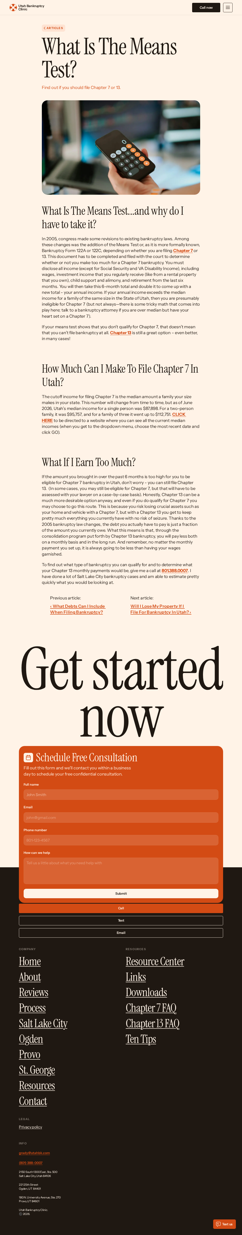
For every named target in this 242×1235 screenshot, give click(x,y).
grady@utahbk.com (34, 1153)
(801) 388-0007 (31, 1163)
